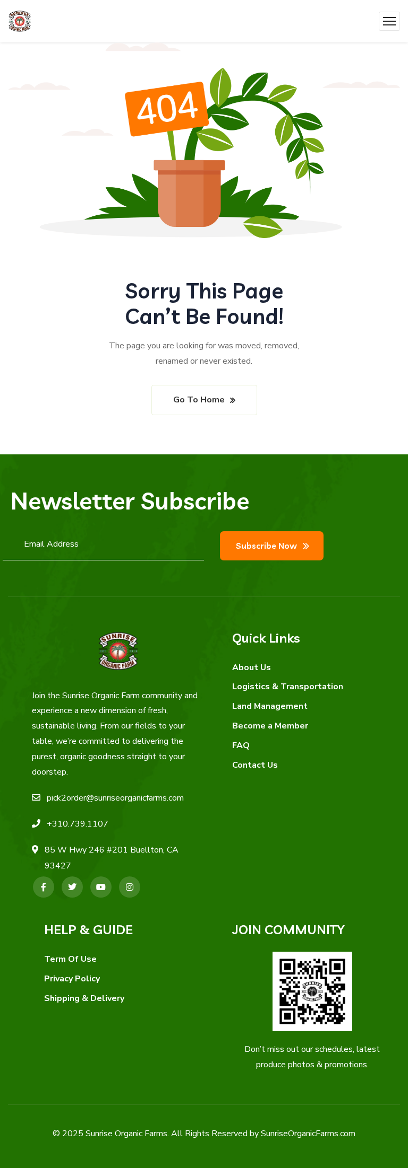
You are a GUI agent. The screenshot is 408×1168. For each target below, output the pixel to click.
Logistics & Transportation (287, 686)
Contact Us (255, 765)
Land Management (270, 706)
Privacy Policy (72, 979)
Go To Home (199, 400)
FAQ (241, 745)
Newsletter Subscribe (130, 500)
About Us (251, 667)
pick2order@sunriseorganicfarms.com (115, 798)
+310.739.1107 (77, 824)
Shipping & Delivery (84, 998)
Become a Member (270, 726)
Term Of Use (70, 959)
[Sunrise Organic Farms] (19, 21)
